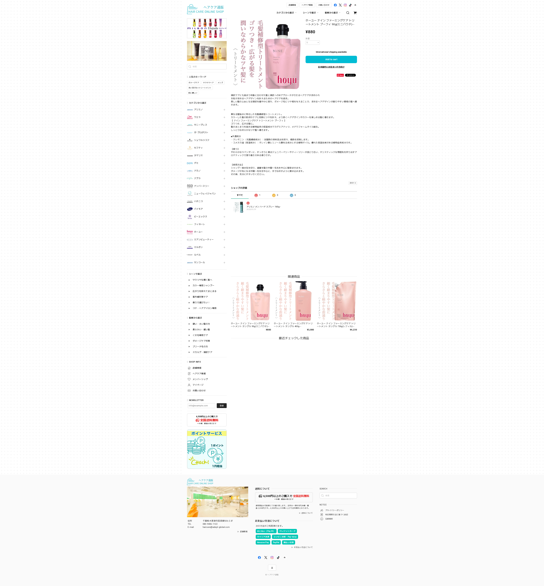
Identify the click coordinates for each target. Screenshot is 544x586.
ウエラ (197, 117)
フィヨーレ (199, 224)
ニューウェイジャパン (205, 194)
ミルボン (198, 247)
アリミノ (198, 109)
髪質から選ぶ (331, 12)
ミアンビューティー (204, 239)
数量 (308, 38)
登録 (222, 405)
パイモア (198, 209)
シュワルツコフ (201, 140)
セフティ (198, 148)
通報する (353, 183)
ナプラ (197, 178)
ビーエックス (200, 216)
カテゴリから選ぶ (285, 12)
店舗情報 (292, 5)
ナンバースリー (201, 186)
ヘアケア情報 (307, 5)
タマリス (198, 155)
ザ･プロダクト (201, 132)
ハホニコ (198, 201)
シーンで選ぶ (309, 12)
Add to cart (331, 59)
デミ (196, 163)
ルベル (197, 255)
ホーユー (198, 232)
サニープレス (200, 125)
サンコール (199, 262)
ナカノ (197, 171)
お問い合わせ (323, 5)
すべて (240, 195)
